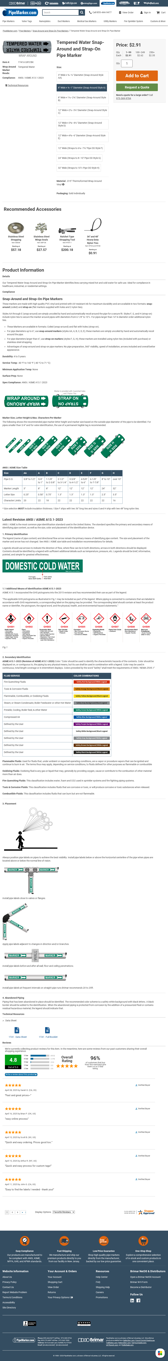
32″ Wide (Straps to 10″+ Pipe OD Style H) (78, 168)
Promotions (102, 1297)
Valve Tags (27, 21)
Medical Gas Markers (86, 21)
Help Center (102, 1277)
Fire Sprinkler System (133, 21)
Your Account (55, 1277)
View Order (53, 1287)
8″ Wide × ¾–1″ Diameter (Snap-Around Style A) (81, 87)
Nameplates (44, 21)
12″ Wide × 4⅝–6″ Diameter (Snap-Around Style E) (81, 137)
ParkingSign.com (124, 1343)
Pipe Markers (25, 31)
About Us (7, 1277)
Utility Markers (110, 21)
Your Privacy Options (58, 1297)
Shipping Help (103, 1287)
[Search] (82, 12)
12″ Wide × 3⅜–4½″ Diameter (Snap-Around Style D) (80, 124)
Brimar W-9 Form (138, 1282)
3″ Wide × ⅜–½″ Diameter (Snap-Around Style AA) (80, 76)
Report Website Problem (14, 1292)
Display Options (43, 1212)
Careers (100, 1292)
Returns (52, 1292)
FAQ (98, 1282)
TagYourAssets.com (138, 1343)
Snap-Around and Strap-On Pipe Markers (50, 31)
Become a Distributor (141, 1287)
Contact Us (8, 1287)
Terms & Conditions (12, 1297)
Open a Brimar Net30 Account (145, 1277)
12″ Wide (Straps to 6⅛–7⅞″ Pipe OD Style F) (80, 148)
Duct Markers (64, 21)
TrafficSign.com (112, 1343)
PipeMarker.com (10, 31)
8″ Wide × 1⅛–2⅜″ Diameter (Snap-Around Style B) (82, 99)
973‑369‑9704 (123, 98)
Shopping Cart (55, 1282)
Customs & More (158, 21)
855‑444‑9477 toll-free (51, 1338)
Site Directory (9, 1307)
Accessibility (8, 1302)
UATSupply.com (112, 1345)
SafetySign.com (129, 1340)
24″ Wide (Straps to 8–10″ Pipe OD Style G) (79, 158)
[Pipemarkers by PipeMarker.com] (19, 16)
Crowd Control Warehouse (145, 1340)
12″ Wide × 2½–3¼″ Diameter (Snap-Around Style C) (82, 111)
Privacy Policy (9, 1282)
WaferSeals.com (128, 1345)
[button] (160, 1353)
